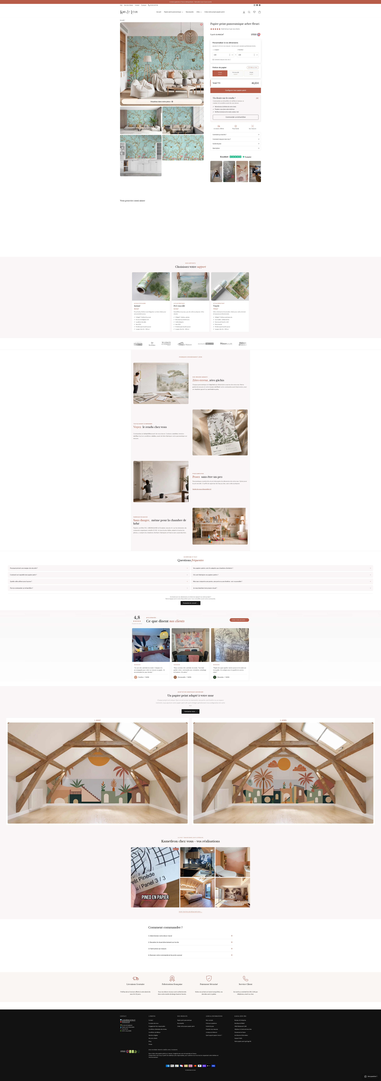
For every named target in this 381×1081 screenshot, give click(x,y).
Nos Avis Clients (128, 5)
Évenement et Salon (240, 1032)
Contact (137, 5)
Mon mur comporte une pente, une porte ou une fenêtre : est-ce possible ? (282, 581)
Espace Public (238, 1038)
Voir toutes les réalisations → (190, 911)
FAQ (121, 5)
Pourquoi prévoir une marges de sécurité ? (99, 568)
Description (216, 148)
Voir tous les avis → (239, 620)
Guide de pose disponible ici (201, 489)
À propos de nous (153, 1023)
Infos (198, 12)
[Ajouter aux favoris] (201, 25)
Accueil (158, 12)
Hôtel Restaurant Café (241, 1026)
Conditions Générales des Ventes (158, 1029)
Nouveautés (190, 12)
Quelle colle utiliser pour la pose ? (99, 581)
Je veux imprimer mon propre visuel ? (282, 588)
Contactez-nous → (190, 711)
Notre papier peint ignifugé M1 (243, 1041)
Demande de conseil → (190, 603)
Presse (150, 1044)
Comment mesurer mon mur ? (222, 59)
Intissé (220, 73)
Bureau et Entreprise (240, 1020)
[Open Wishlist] (254, 12)
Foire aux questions (211, 1023)
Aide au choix (253, 67)
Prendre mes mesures (212, 1029)
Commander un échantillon (236, 117)
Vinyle (251, 73)
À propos (143, 5)
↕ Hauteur (240, 50)
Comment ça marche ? (219, 135)
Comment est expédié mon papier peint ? (99, 575)
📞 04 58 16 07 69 (153, 5)
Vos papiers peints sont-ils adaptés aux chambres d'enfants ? (282, 568)
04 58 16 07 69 (126, 1022)
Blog (150, 1041)
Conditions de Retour (154, 1032)
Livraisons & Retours (211, 1032)
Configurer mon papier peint (235, 90)
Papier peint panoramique (172, 12)
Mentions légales (153, 1035)
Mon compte (209, 1020)
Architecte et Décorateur (241, 1035)
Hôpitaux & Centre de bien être (243, 1029)
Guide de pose (217, 144)
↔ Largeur (216, 50)
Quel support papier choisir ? (214, 1035)
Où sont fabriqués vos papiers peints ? (282, 575)
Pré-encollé (235, 73)
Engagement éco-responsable (157, 1026)
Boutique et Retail (240, 1023)
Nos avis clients (153, 1038)
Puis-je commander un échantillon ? (99, 588)
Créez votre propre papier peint (214, 12)
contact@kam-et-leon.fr (128, 1020)
